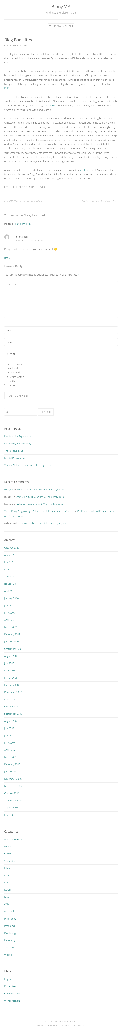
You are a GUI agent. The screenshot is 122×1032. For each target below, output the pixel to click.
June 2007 (9, 735)
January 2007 (11, 771)
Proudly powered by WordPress (61, 1021)
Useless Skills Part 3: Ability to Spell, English (43, 523)
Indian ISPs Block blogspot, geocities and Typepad (24, 201)
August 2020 (11, 554)
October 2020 (11, 547)
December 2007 (13, 692)
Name (11, 330)
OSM (6, 904)
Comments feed (12, 993)
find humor (85, 169)
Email (11, 342)
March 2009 (10, 627)
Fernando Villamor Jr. (71, 1025)
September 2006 (13, 800)
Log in (7, 979)
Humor (8, 875)
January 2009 (11, 641)
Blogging (21, 187)
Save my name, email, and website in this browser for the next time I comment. (15, 374)
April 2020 (9, 576)
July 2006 (9, 814)
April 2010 (9, 591)
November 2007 (13, 699)
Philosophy (10, 918)
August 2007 (11, 721)
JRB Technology (23, 223)
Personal (9, 911)
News (7, 897)
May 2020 (9, 569)
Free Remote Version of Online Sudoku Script (100, 201)
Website (11, 354)
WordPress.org (12, 1000)
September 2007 (13, 713)
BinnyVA (8, 489)
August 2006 (11, 807)
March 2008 (10, 677)
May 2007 (9, 742)
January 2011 (11, 583)
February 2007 (12, 764)
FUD (6, 88)
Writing (8, 954)
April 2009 (9, 619)
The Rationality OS (14, 450)
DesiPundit (49, 105)
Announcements (13, 839)
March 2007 (10, 757)
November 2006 (13, 785)
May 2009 (9, 612)
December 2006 (13, 778)
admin (23, 45)
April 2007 (9, 749)
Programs (9, 925)
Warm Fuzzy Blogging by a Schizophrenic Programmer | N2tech (38, 511)
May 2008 (9, 670)
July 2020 (9, 562)
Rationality (9, 940)
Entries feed (10, 986)
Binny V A (61, 6)
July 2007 (9, 728)
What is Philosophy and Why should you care (28, 465)
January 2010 (11, 598)
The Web (40, 187)
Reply (7, 257)
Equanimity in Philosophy (17, 443)
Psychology (10, 933)
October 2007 (11, 706)
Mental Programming (15, 457)
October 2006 (11, 793)
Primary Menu (62, 26)
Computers (10, 860)
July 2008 (9, 663)
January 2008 (11, 684)
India (31, 187)
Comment (13, 284)
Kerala (7, 889)
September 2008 (13, 648)
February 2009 (12, 634)
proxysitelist (22, 236)
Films (7, 868)
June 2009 (9, 605)
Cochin (8, 853)
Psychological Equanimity (17, 436)
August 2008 (11, 656)
